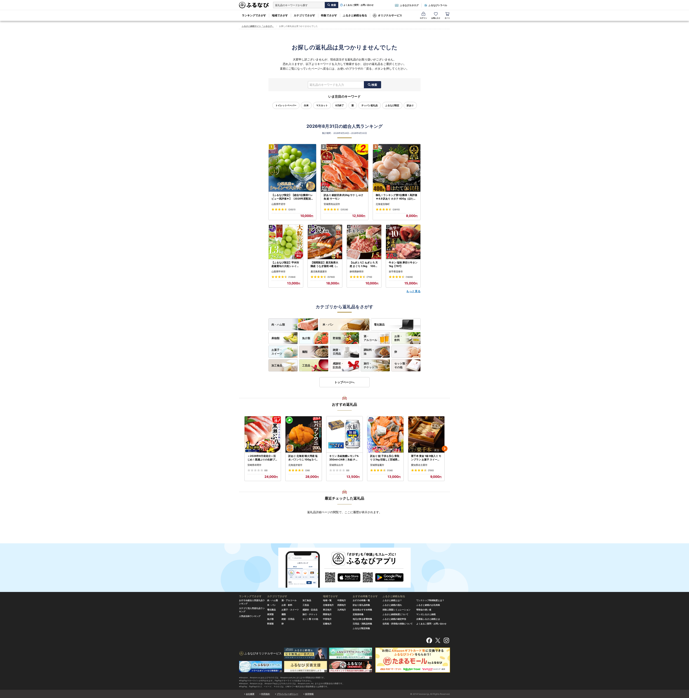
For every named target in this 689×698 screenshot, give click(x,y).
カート (447, 18)
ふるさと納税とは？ (392, 600)
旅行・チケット (369, 365)
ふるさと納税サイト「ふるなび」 (258, 26)
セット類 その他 (310, 619)
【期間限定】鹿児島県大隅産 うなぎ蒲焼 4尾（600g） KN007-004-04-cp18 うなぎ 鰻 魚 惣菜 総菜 (325, 264)
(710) (369, 277)
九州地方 (341, 609)
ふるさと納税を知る (355, 15)
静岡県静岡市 (357, 271)
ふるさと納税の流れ (392, 605)
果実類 (270, 614)
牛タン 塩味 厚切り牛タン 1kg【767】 (403, 264)
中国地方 (341, 600)
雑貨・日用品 (337, 351)
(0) (266, 470)
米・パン (328, 324)
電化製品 (379, 324)
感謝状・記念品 (338, 365)
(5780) (331, 277)
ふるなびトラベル (437, 5)
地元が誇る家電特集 (362, 619)
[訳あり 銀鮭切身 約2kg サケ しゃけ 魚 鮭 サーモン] (344, 168)
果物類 (275, 338)
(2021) (292, 209)
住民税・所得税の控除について (398, 623)
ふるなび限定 (392, 105)
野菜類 (337, 338)
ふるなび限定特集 (361, 628)
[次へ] (444, 448)
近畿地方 (327, 623)
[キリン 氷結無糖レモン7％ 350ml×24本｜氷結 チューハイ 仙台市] (344, 434)
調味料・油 (369, 351)
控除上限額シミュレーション (397, 609)
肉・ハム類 (278, 324)
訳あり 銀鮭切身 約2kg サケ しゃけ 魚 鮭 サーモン (343, 196)
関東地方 (327, 614)
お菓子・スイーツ (276, 351)
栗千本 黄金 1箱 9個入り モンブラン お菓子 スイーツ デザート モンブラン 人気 (426, 457)
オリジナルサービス (390, 15)
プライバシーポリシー (287, 694)
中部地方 (327, 619)
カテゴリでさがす (304, 15)
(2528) (344, 209)
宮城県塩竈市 (377, 464)
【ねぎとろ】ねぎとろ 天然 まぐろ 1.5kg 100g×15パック (364, 264)
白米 (306, 105)
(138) (390, 470)
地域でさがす (280, 15)
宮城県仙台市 (336, 464)
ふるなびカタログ (409, 5)
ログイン (423, 18)
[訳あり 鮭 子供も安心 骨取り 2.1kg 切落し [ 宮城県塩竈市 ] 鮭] (385, 434)
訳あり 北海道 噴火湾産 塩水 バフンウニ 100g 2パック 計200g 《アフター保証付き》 (303, 457)
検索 (374, 84)
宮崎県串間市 (254, 464)
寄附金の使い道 (423, 609)
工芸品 (306, 365)
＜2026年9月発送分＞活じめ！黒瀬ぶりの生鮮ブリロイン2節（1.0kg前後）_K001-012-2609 (262, 457)
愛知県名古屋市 (419, 464)
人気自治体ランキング (250, 616)
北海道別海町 (383, 204)
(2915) (396, 209)
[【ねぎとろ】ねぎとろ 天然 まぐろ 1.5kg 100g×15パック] (364, 242)
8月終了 (339, 105)
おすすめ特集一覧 (361, 600)
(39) (307, 470)
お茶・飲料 (398, 338)
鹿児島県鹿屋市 (319, 271)
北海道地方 (328, 605)
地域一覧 (327, 600)
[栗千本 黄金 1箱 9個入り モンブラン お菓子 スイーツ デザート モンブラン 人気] (426, 434)
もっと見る (413, 291)
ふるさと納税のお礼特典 (428, 605)
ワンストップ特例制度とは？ (430, 600)
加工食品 (276, 365)
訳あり (410, 105)
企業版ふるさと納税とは (428, 619)
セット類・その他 (401, 365)
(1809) (409, 277)
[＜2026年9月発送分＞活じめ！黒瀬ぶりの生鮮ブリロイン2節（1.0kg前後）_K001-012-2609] (263, 434)
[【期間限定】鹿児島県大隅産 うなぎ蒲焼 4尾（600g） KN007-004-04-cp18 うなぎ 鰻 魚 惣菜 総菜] (325, 242)
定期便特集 (358, 614)
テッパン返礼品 (369, 105)
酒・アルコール (370, 338)
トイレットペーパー (285, 105)
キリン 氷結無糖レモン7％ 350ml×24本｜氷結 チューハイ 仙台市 (344, 457)
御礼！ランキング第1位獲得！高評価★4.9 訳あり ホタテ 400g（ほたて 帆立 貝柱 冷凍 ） (396, 196)
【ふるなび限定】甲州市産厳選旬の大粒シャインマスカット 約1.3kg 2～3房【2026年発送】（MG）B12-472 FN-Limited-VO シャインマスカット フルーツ (285, 264)
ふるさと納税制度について (395, 614)
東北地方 (327, 609)
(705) (431, 470)
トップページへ (344, 382)
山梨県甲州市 (278, 271)
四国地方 (341, 605)
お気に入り (435, 18)
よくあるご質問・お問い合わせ (358, 5)
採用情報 (309, 694)
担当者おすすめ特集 (362, 609)
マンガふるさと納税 (426, 614)
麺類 (305, 351)
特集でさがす (329, 15)
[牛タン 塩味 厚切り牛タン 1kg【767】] (403, 242)
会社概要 (250, 694)
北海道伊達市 (295, 464)
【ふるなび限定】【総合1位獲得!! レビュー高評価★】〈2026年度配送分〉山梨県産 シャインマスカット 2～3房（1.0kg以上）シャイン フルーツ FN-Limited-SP (292, 196)
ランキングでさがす (254, 15)
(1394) (292, 277)
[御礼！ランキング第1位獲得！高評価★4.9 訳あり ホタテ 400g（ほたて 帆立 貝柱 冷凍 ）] (396, 168)
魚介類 (306, 338)
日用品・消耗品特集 (362, 623)
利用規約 (265, 694)
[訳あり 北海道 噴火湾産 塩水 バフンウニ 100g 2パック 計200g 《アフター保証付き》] (303, 434)
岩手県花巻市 (396, 271)
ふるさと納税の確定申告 (394, 619)
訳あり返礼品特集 (361, 605)
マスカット (322, 105)
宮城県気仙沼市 (332, 204)
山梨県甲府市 (278, 204)
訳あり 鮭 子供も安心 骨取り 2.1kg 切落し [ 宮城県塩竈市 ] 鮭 (385, 457)
